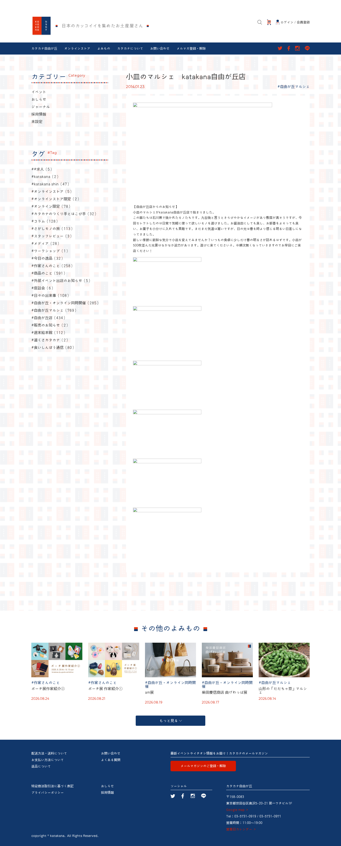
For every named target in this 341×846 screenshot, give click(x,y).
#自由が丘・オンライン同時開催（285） (65, 303)
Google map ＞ (237, 809)
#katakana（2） (45, 176)
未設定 (36, 121)
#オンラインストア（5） (52, 191)
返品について (41, 766)
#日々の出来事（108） (51, 295)
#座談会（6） (43, 288)
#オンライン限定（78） (51, 206)
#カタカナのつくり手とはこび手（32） (64, 214)
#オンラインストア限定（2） (56, 199)
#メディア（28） (46, 243)
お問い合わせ (160, 48)
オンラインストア (77, 48)
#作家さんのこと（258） (52, 266)
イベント (38, 92)
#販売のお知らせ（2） (50, 325)
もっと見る (168, 721)
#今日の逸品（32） (47, 258)
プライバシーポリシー (47, 792)
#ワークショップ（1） (50, 251)
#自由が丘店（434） (49, 318)
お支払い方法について (47, 760)
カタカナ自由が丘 (44, 48)
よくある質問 (110, 760)
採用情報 (38, 114)
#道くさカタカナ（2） (50, 340)
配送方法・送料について (49, 753)
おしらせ (38, 99)
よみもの (103, 48)
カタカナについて (130, 48)
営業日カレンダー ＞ (241, 829)
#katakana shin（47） (51, 184)
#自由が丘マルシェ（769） (54, 310)
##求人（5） (42, 169)
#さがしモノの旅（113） (52, 228)
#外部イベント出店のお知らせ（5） (61, 280)
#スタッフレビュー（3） (52, 236)
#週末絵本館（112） (49, 332)
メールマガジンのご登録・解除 (203, 766)
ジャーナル (40, 107)
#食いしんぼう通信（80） (53, 347)
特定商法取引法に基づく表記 (52, 786)
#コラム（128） (45, 221)
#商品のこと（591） (49, 273)
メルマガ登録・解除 (191, 48)
